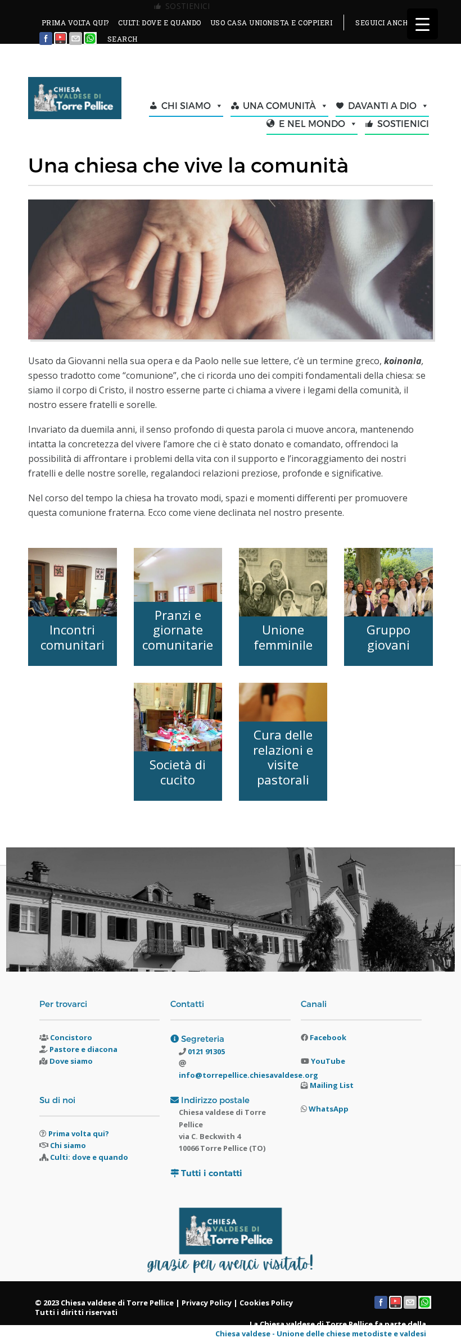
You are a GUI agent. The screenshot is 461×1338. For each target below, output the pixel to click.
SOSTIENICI (403, 123)
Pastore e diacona (83, 1049)
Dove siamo (71, 1061)
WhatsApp (329, 1109)
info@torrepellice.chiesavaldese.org (248, 1075)
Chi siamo (68, 1145)
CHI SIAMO (186, 105)
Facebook (328, 1037)
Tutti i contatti (211, 1173)
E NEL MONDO (312, 123)
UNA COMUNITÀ (279, 105)
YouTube (328, 1061)
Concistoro (71, 1037)
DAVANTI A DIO (382, 105)
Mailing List (332, 1085)
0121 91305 (205, 1051)
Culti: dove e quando (89, 1157)
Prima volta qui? (78, 1133)
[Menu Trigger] (422, 23)
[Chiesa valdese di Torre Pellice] (74, 99)
